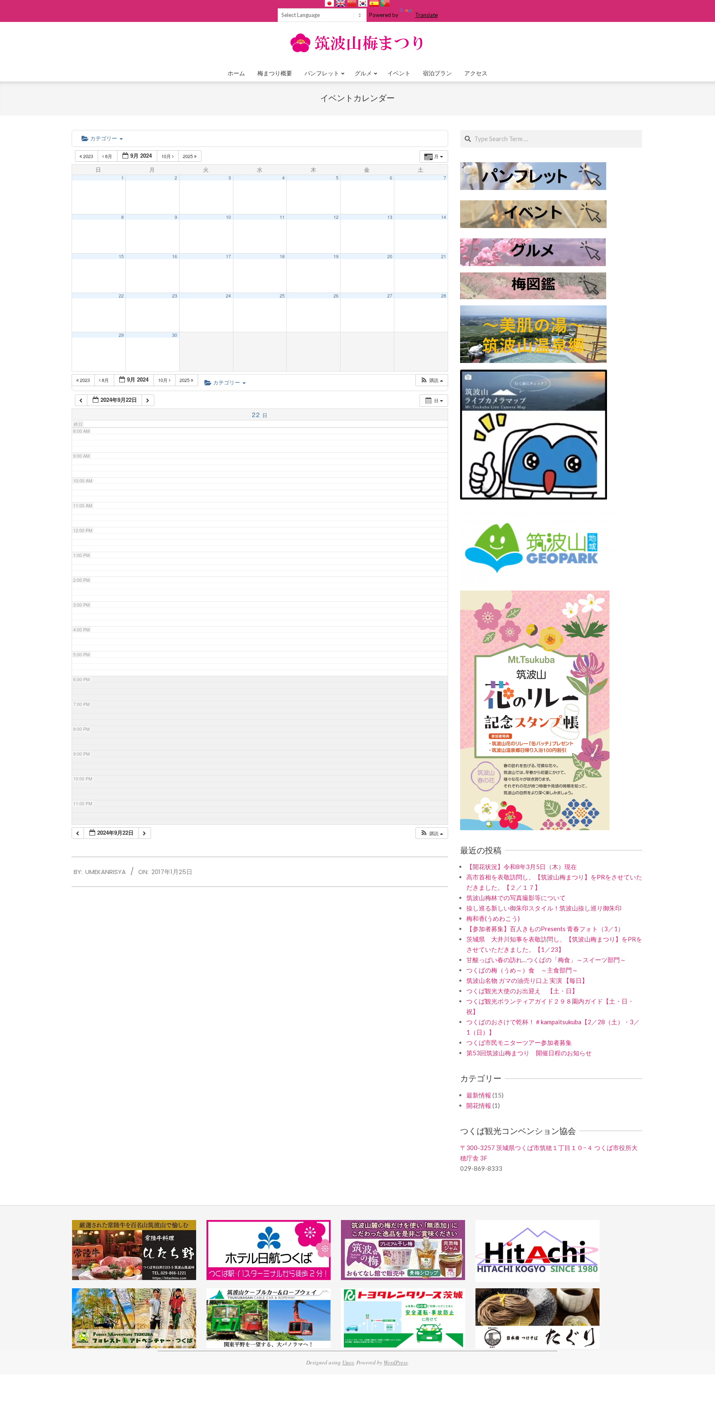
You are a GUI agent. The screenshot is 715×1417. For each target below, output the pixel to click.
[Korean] (362, 3)
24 (228, 296)
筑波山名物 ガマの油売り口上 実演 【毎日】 (527, 980)
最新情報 (478, 1095)
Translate (426, 15)
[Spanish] (374, 3)
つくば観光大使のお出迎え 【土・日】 (522, 990)
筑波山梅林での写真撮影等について (516, 897)
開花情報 (478, 1105)
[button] (431, 380)
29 (121, 335)
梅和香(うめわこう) (493, 918)
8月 (108, 156)
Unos (348, 1362)
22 (121, 296)
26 (336, 296)
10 (228, 217)
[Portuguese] (385, 3)
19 (336, 256)
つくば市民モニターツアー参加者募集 (519, 1042)
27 (389, 296)
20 (389, 256)
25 (282, 296)
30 (174, 335)
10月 (166, 156)
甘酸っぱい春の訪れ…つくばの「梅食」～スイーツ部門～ (546, 959)
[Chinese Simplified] (351, 3)
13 (389, 217)
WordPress (396, 1362)
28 (443, 296)
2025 (188, 156)
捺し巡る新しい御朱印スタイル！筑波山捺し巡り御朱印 (543, 908)
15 (121, 256)
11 (282, 217)
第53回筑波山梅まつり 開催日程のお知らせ (529, 1053)
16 (174, 256)
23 (174, 296)
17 (228, 256)
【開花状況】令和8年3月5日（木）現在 (521, 866)
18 (282, 256)
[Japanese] (329, 3)
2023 (88, 156)
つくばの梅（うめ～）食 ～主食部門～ (522, 970)
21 (443, 256)
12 (336, 217)
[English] (340, 3)
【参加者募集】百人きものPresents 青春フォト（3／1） (545, 928)
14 (443, 217)
